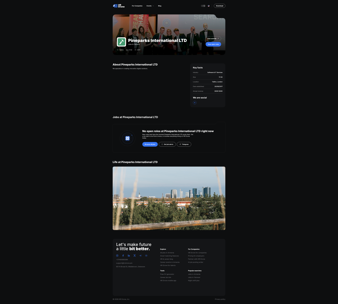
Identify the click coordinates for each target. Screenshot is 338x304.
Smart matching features (169, 256)
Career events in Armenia (169, 262)
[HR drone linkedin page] (129, 255)
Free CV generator (167, 274)
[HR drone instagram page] (117, 255)
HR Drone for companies (197, 253)
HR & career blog (166, 259)
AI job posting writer (195, 262)
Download (219, 6)
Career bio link (165, 277)
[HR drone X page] (135, 255)
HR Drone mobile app (168, 280)
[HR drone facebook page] (123, 255)
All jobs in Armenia (167, 253)
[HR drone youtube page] (146, 255)
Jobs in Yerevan (194, 277)
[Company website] (194, 102)
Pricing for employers (196, 256)
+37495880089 (122, 259)
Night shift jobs (193, 280)
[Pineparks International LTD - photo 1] (169, 198)
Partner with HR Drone (196, 259)
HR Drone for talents (168, 265)
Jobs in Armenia (194, 274)
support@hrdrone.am (124, 263)
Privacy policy (220, 299)
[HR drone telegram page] (140, 255)
